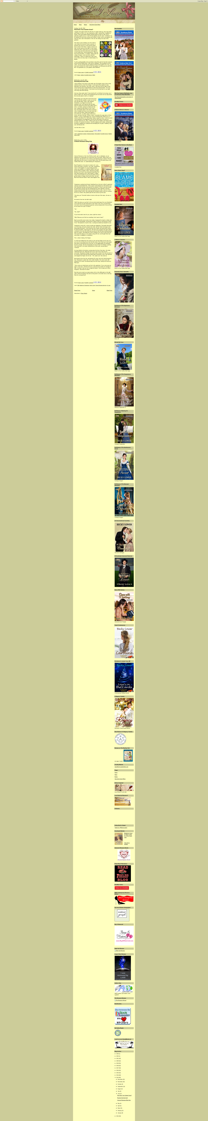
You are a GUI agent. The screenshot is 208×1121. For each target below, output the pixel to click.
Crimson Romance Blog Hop (83, 141)
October (120, 1084)
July (119, 1091)
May (119, 1103)
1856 (78, 285)
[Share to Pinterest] (100, 72)
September (120, 1086)
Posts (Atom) (84, 293)
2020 (117, 1061)
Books (85, 24)
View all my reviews (127, 843)
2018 (117, 1065)
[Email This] (94, 72)
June (119, 1093)
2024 (117, 1053)
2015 (117, 1072)
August (119, 1088)
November (120, 1081)
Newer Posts (77, 290)
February (120, 1110)
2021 (117, 1058)
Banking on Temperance (84, 285)
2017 (117, 1068)
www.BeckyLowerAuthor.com (121, 766)
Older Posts (109, 290)
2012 (117, 1116)
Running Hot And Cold (81, 81)
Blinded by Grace (128, 833)
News (80, 24)
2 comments (90, 131)
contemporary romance (82, 133)
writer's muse (77, 134)
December (120, 1079)
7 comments (90, 282)
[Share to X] (97, 72)
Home (75, 24)
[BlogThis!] (96, 72)
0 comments (90, 72)
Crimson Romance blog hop (100, 285)
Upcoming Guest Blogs (94, 24)
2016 (117, 1070)
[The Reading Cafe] (128, 761)
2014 (117, 1075)
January (120, 1113)
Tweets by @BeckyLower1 (121, 827)
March (119, 1108)
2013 (117, 1077)
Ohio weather (97, 133)
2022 (117, 1056)
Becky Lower (81, 72)
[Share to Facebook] (99, 72)
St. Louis (108, 285)
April (119, 1105)
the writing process (104, 133)
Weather (110, 133)
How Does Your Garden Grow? (83, 29)
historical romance (90, 133)
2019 (117, 1063)
